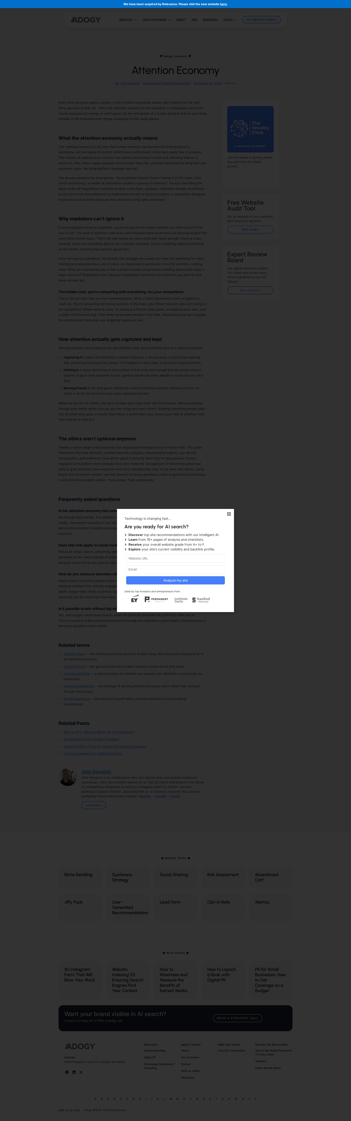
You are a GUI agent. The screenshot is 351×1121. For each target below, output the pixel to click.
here (223, 4)
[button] (229, 514)
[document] (175, 560)
